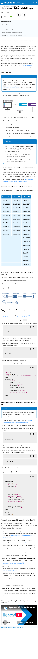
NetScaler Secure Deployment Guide (12, 627)
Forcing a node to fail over (29, 542)
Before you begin (27, 65)
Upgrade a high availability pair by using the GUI (12, 32)
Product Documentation (20, 2)
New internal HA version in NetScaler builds (22, 166)
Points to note (4, 24)
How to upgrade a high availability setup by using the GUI (14, 35)
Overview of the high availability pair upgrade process (13, 29)
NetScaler (6, 6)
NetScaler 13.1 (15, 6)
